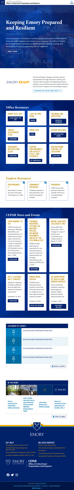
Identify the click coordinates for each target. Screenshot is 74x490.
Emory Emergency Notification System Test (37, 330)
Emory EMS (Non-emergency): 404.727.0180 (20, 452)
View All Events (59, 366)
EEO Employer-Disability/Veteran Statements (27, 486)
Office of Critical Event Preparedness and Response (23, 3)
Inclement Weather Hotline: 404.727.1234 (20, 455)
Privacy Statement (54, 486)
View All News (60, 417)
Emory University (41, 483)
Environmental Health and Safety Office (51, 448)
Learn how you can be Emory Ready (46, 91)
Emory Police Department (47, 445)
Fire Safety (41, 451)
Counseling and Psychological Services (51, 453)
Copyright (45, 486)
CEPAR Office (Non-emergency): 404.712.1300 (16, 449)
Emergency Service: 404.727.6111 (17, 445)
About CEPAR (14, 51)
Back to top (36, 488)
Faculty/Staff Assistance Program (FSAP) (52, 456)
